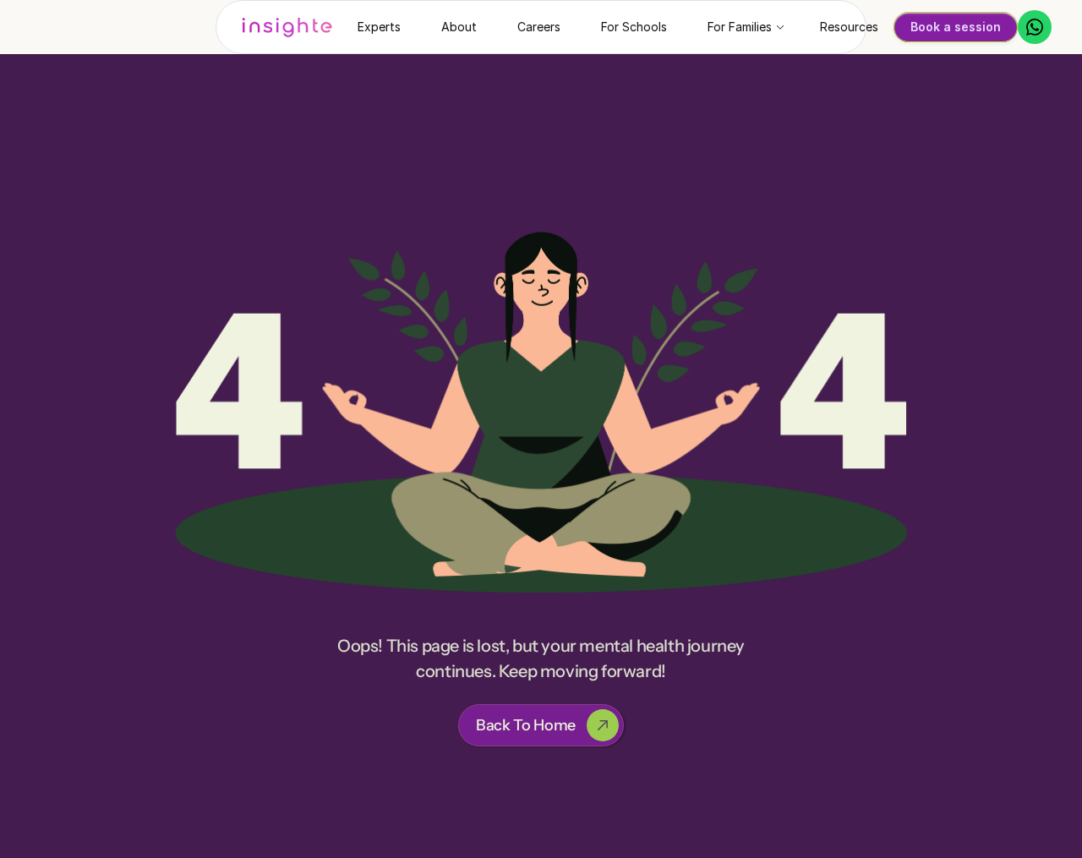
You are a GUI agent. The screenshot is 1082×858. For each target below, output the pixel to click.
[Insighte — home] (287, 27)
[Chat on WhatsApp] (1035, 27)
